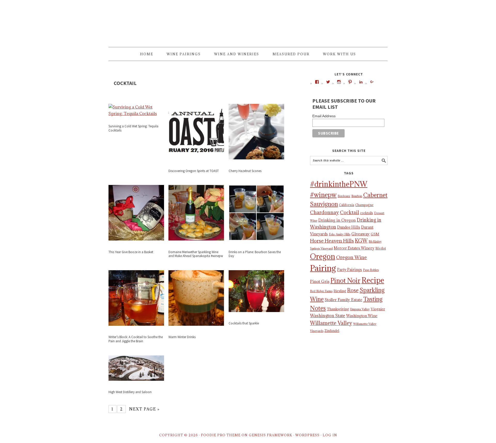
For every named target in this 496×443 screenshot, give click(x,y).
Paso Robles (371, 270)
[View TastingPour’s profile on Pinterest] (350, 82)
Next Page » (144, 409)
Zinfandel (331, 331)
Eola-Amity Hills (339, 234)
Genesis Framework (270, 435)
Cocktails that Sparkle (244, 323)
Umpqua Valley (360, 309)
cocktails (366, 213)
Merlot (380, 248)
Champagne (364, 205)
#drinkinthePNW (338, 184)
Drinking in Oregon (337, 220)
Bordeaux (344, 196)
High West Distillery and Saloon (130, 392)
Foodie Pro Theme (221, 435)
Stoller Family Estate (343, 299)
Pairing (323, 268)
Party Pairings (349, 269)
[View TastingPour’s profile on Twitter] (328, 82)
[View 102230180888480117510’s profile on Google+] (372, 82)
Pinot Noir (345, 280)
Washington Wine (361, 315)
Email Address (324, 116)
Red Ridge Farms (321, 291)
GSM (375, 234)
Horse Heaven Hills (332, 241)
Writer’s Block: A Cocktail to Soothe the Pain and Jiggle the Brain (136, 339)
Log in (330, 435)
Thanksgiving (338, 309)
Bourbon (356, 196)
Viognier (378, 309)
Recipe (372, 280)
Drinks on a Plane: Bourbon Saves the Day (255, 254)
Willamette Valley (331, 323)
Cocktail (349, 212)
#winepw (323, 195)
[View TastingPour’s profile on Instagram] (339, 82)
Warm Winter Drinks (182, 337)
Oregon (322, 256)
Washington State (327, 315)
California (346, 205)
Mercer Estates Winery (354, 248)
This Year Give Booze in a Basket (131, 252)
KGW (361, 240)
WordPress (307, 435)
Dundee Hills (348, 227)
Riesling (340, 291)
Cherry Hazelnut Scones (245, 171)
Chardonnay (324, 212)
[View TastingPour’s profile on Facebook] (317, 82)
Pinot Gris (319, 281)
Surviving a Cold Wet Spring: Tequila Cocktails (133, 128)
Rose (353, 290)
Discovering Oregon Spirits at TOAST (193, 171)
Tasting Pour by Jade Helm (248, 21)
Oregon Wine (351, 257)
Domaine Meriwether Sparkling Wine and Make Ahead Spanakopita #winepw (195, 254)
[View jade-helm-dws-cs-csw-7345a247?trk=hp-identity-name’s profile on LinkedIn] (361, 82)
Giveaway (360, 233)
